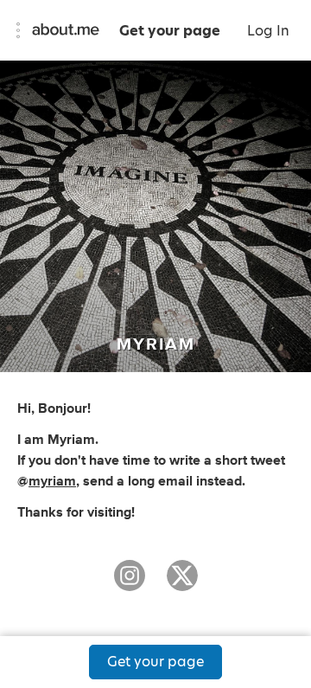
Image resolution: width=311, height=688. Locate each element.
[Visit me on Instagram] (129, 583)
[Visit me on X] (182, 583)
